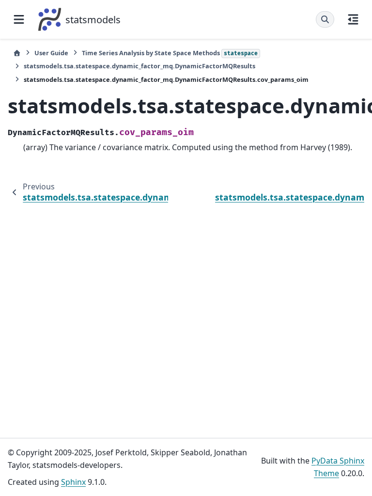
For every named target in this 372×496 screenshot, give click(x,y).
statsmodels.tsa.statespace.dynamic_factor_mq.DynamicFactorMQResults (139, 66)
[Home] (17, 53)
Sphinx (73, 482)
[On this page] (353, 19)
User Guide (51, 52)
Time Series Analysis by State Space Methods (170, 52)
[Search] (325, 19)
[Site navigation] (19, 19)
